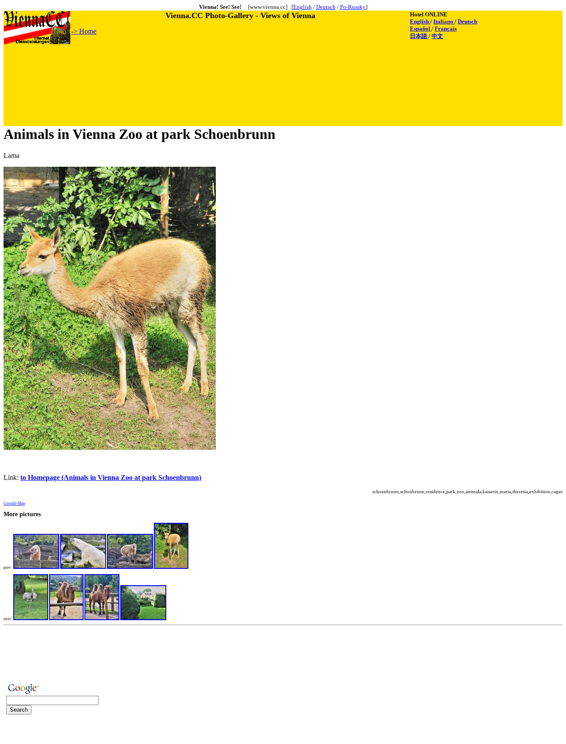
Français (446, 28)
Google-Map (14, 503)
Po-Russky (353, 7)
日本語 (419, 36)
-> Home (83, 31)
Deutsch (326, 7)
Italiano (444, 21)
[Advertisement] (165, 65)
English (302, 7)
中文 (437, 36)
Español (421, 28)
